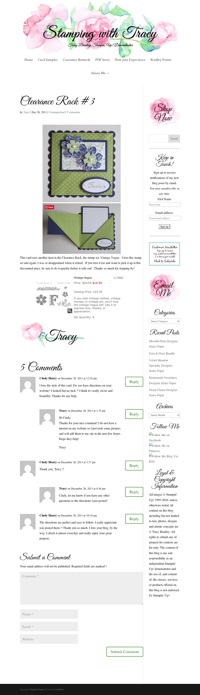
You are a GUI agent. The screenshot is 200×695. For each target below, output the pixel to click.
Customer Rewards (76, 60)
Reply (134, 381)
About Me (98, 73)
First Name (164, 199)
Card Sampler (48, 60)
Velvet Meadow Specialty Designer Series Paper (160, 365)
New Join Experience (130, 60)
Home (28, 60)
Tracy (26, 112)
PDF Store (102, 60)
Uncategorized (57, 112)
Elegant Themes (37, 689)
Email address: (164, 213)
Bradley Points (160, 60)
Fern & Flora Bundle (162, 353)
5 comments (73, 112)
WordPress (59, 689)
